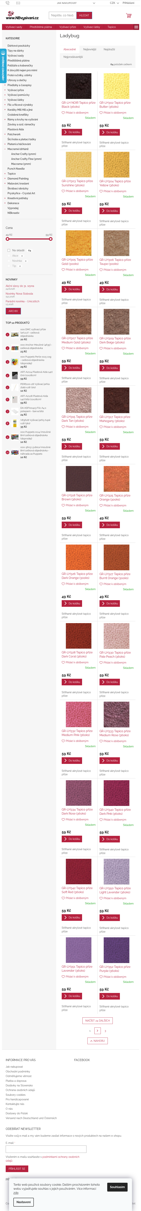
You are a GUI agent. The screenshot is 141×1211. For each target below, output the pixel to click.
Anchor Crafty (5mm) (23, 154)
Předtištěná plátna (19, 60)
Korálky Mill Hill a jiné (20, 109)
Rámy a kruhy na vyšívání (23, 119)
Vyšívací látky (16, 99)
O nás (9, 1108)
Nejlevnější (89, 49)
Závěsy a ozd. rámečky (21, 124)
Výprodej (13, 208)
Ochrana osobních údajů (20, 1090)
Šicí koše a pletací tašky (22, 139)
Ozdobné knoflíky (18, 114)
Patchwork (14, 134)
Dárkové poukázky (19, 45)
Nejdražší (109, 49)
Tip (16, 265)
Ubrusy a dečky (17, 80)
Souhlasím (117, 1187)
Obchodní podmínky (18, 1071)
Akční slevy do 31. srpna (20, 286)
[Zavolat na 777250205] (11, 2)
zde (15, 1192)
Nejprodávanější (73, 56)
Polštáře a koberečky (20, 65)
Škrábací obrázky (18, 188)
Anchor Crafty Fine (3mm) (26, 158)
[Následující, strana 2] (97, 1030)
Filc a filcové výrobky (20, 104)
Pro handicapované (17, 1099)
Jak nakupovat (67, 3)
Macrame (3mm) (21, 163)
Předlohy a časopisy (20, 85)
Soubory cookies (16, 1094)
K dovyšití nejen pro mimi (22, 70)
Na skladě (21, 250)
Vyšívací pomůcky (19, 94)
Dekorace (13, 203)
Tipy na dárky (16, 50)
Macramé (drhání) (18, 149)
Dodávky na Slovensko (19, 1085)
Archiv (13, 311)
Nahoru (99, 1040)
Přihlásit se (17, 1168)
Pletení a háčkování (19, 144)
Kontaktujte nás (15, 1104)
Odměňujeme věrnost (19, 1076)
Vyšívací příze (16, 90)
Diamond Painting (18, 178)
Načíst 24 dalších (97, 1020)
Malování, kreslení (18, 183)
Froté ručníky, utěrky (20, 75)
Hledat (84, 15)
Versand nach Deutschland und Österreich (31, 1118)
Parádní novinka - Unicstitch (22, 301)
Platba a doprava (16, 1080)
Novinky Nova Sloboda (19, 293)
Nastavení (24, 1202)
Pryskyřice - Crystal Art (21, 193)
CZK (113, 2)
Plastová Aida (16, 129)
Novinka (19, 260)
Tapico (12, 173)
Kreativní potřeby (18, 198)
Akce (17, 255)
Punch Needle (16, 168)
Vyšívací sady (16, 55)
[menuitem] (14, 27)
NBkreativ (13, 212)
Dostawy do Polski (17, 1113)
